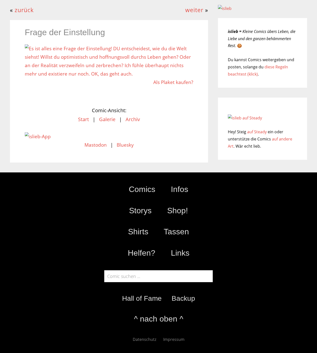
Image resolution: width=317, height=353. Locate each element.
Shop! (177, 210)
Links (180, 252)
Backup (183, 298)
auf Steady (257, 132)
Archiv (133, 119)
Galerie (107, 119)
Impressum (174, 339)
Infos (179, 189)
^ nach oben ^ (158, 318)
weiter (194, 10)
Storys (140, 210)
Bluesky (125, 145)
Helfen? (141, 252)
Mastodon (95, 145)
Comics (142, 189)
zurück (24, 10)
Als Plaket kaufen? (173, 82)
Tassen (176, 231)
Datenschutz (144, 339)
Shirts (138, 231)
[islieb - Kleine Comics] (225, 8)
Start (83, 119)
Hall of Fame (142, 298)
